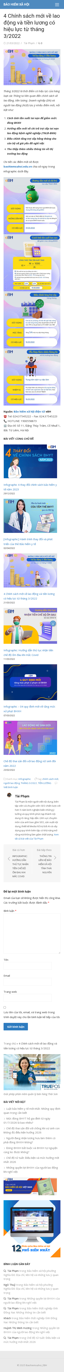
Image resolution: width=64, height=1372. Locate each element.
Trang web (10, 991)
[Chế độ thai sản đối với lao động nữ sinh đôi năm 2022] (30, 738)
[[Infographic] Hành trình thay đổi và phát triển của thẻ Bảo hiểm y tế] (30, 516)
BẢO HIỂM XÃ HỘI (16, 4)
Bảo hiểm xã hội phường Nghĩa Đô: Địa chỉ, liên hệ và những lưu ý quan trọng (31, 1275)
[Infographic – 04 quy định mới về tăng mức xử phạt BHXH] (30, 682)
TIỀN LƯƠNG (44, 783)
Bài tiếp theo (44, 861)
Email (7, 975)
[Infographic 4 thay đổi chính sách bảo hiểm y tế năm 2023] (30, 462)
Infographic (24, 779)
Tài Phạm (29, 43)
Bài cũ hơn (20, 863)
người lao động (12, 783)
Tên (6, 959)
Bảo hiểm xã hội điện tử (29, 411)
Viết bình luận (11, 787)
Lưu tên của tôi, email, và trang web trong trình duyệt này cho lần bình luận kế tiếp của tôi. (32, 1014)
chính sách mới (50, 779)
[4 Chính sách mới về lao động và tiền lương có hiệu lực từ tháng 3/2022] (30, 571)
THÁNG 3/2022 (29, 783)
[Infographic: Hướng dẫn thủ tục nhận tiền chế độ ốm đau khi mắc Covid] (30, 626)
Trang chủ (10, 1043)
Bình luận (10, 911)
